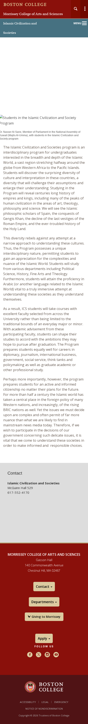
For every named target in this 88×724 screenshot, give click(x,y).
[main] (44, 283)
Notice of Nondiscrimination (44, 708)
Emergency (61, 702)
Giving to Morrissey (45, 617)
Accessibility (28, 702)
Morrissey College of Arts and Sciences (33, 14)
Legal (45, 702)
